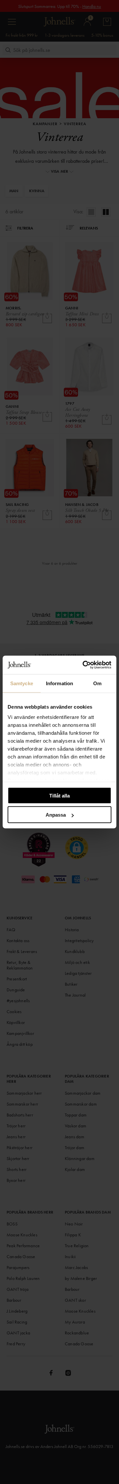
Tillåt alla (59, 795)
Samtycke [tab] (21, 683)
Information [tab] (59, 683)
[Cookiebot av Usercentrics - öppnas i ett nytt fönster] (84, 665)
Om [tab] (97, 683)
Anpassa (56, 815)
